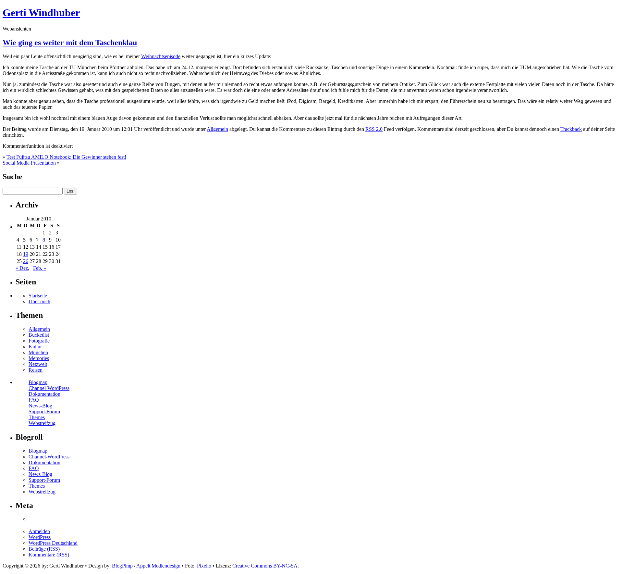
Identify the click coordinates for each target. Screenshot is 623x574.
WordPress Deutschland (53, 543)
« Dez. (22, 268)
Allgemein (217, 129)
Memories (39, 358)
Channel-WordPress (49, 388)
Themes (37, 417)
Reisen (36, 370)
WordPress (40, 537)
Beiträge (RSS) (44, 549)
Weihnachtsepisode (160, 56)
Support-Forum (44, 411)
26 (25, 261)
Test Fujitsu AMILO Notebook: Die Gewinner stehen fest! (66, 157)
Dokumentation (44, 394)
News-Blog (40, 405)
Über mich (39, 301)
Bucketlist (39, 335)
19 (25, 254)
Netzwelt (38, 364)
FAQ (34, 400)
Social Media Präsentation (29, 163)
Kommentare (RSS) (49, 554)
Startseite (38, 295)
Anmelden (39, 531)
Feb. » (39, 268)
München (38, 352)
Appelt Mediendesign (158, 565)
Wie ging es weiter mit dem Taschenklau (70, 42)
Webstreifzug (42, 423)
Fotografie (39, 340)
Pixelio (204, 565)
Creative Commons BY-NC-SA (265, 565)
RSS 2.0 (374, 129)
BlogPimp (122, 565)
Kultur (35, 346)
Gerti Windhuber (41, 13)
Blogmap (38, 382)
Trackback (571, 129)
